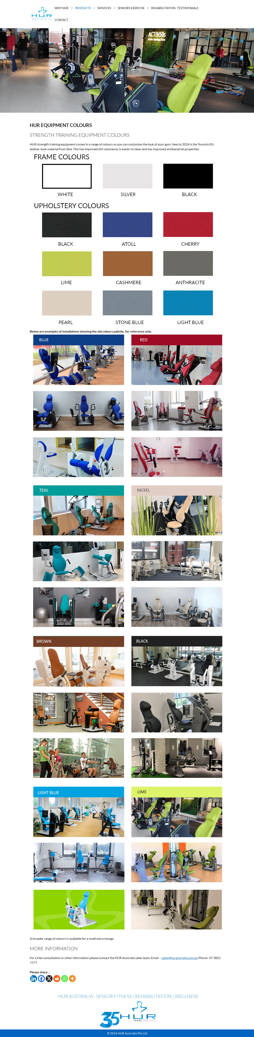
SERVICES (104, 8)
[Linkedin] (33, 978)
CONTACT (61, 20)
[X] (49, 978)
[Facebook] (41, 978)
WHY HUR (61, 8)
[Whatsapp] (64, 978)
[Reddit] (56, 978)
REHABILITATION (163, 8)
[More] (72, 978)
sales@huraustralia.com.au (180, 958)
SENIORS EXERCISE (131, 8)
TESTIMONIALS (187, 8)
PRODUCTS (83, 8)
